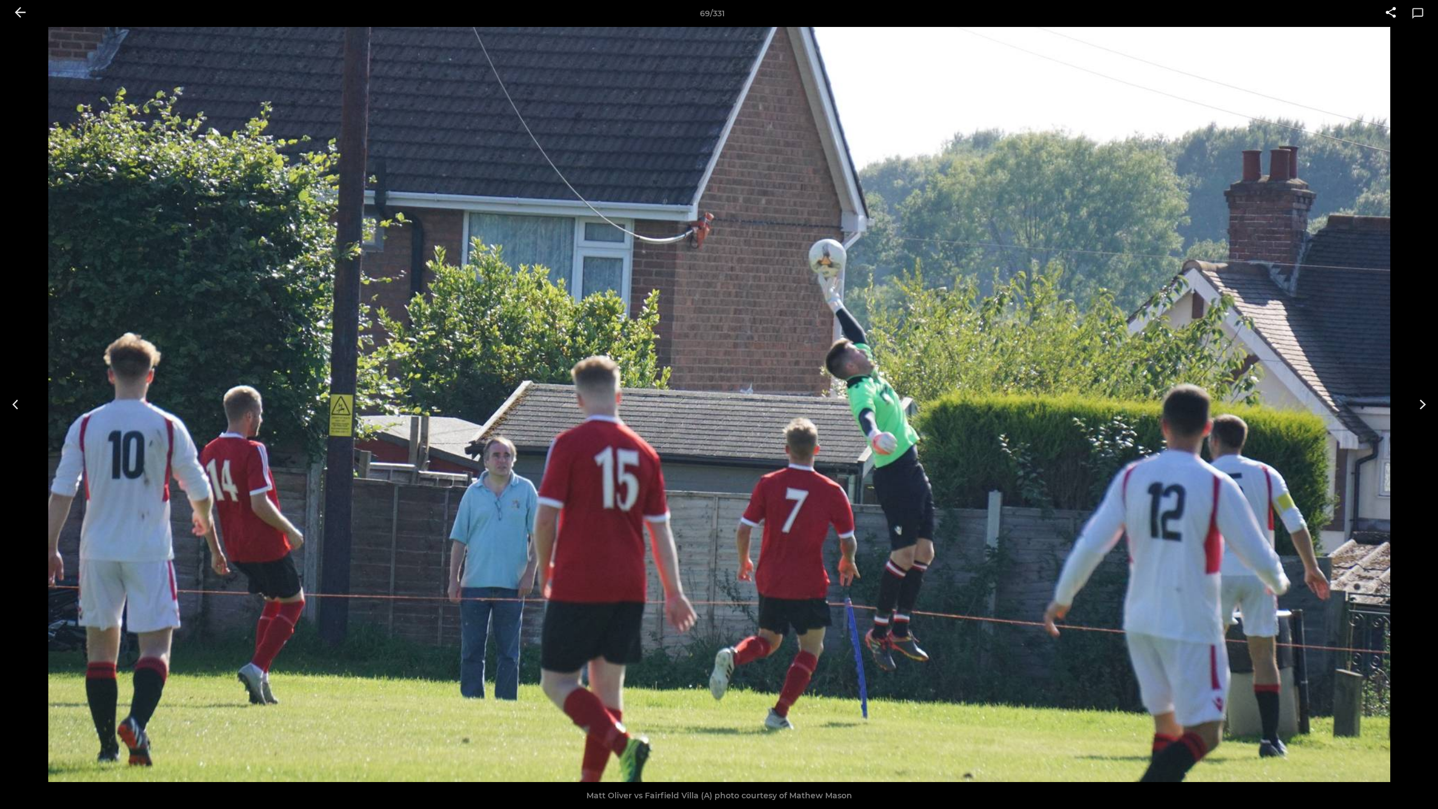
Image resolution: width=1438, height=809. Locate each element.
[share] (1391, 13)
